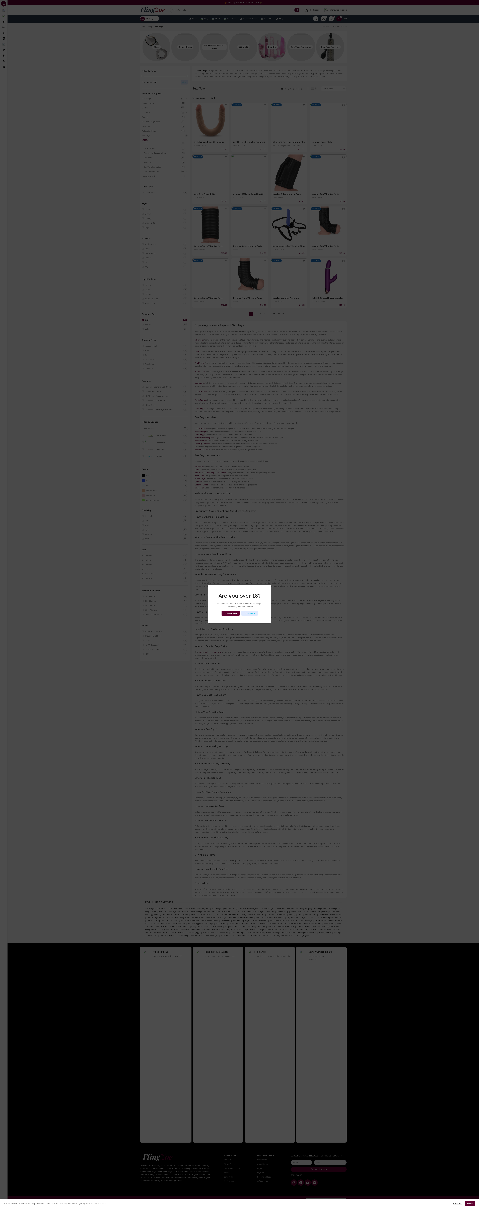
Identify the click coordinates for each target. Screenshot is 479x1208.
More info (457, 1203)
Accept (470, 1203)
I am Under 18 (249, 613)
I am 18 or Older (230, 613)
